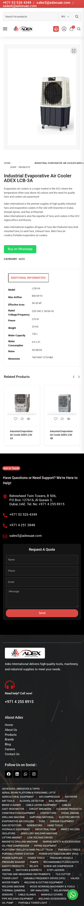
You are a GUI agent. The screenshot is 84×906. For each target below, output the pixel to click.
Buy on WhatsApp (20, 249)
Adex (22, 259)
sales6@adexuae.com (20, 6)
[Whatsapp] (25, 774)
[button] (73, 377)
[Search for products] (76, 16)
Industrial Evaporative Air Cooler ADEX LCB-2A (21, 435)
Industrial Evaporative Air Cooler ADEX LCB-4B (61, 435)
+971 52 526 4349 (17, 3)
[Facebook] (8, 774)
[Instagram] (34, 774)
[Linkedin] (17, 774)
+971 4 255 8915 (19, 701)
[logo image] (22, 28)
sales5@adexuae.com (54, 3)
